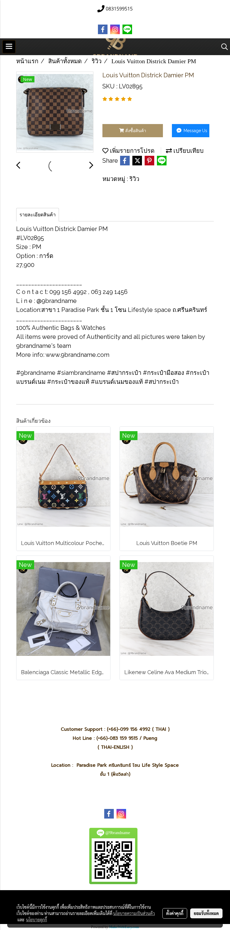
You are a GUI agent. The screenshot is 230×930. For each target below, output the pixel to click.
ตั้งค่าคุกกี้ (174, 913)
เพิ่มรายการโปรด (131, 150)
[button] (223, 46)
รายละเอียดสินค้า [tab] (37, 215)
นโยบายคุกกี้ (36, 919)
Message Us (194, 130)
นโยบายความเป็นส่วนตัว (134, 913)
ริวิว (134, 179)
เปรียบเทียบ (188, 150)
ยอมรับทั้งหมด (206, 913)
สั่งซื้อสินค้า (135, 130)
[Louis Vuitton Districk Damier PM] (54, 112)
